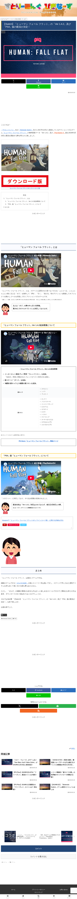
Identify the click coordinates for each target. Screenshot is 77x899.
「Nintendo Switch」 (25, 130)
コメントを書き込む (38, 856)
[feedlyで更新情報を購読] (57, 706)
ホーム (13, 889)
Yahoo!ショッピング (13, 524)
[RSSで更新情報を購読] (38, 711)
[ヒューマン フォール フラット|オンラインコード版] (24, 163)
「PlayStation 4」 (59, 133)
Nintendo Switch (7, 618)
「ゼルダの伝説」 (21, 583)
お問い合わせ (64, 889)
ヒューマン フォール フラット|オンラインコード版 (25, 188)
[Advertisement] (38, 108)
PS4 (15, 618)
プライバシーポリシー (38, 889)
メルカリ (23, 524)
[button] (71, 495)
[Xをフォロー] (19, 706)
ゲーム (4, 615)
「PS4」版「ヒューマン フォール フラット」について (24, 204)
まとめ (7, 207)
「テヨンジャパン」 (8, 130)
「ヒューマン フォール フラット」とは (17, 198)
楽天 (5, 524)
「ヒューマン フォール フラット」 (15, 133)
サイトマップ (38, 892)
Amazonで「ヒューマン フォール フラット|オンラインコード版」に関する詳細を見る (32, 520)
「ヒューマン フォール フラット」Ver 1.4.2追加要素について (26, 201)
